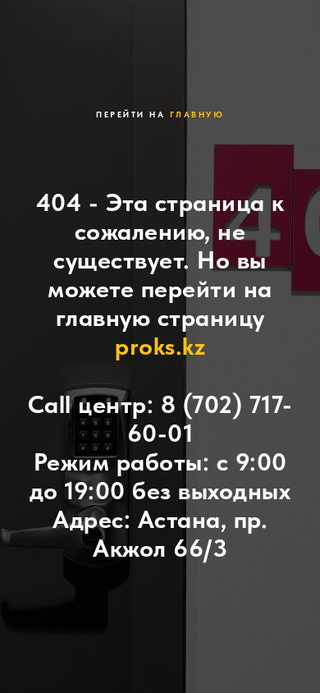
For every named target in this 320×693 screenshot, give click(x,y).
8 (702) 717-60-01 (210, 418)
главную (197, 114)
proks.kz (160, 345)
